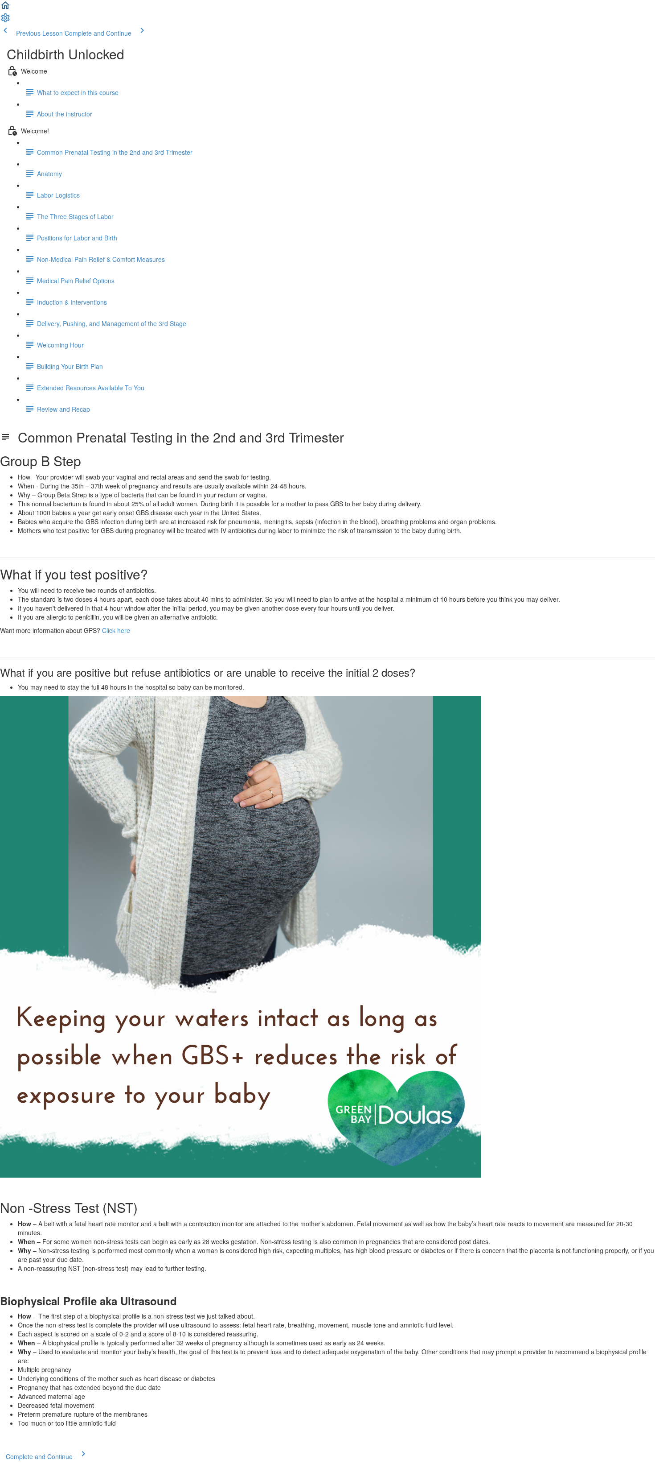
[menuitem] (5, 20)
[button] (5, 8)
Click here (116, 630)
